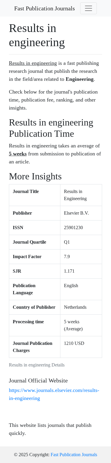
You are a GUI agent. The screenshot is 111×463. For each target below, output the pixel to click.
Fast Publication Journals (44, 8)
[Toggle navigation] (88, 8)
